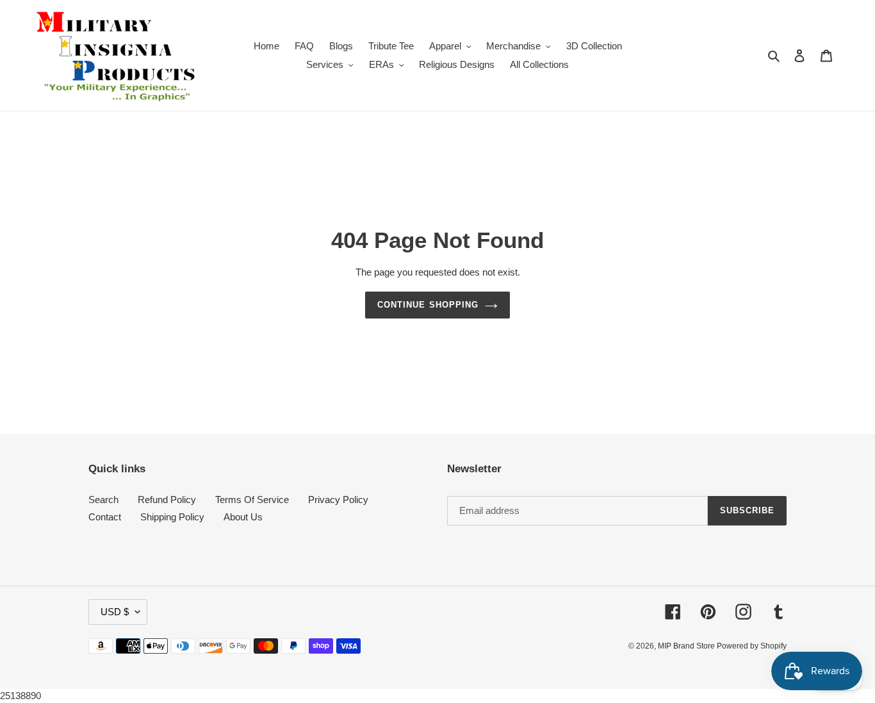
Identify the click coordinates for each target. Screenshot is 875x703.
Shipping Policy (172, 516)
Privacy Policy (338, 499)
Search (103, 499)
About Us (243, 516)
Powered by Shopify (752, 645)
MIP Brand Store (687, 645)
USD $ (115, 611)
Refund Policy (167, 499)
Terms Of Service (252, 499)
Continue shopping (427, 305)
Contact (104, 516)
